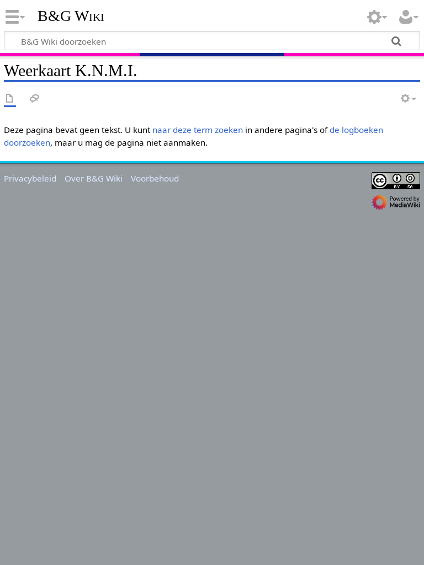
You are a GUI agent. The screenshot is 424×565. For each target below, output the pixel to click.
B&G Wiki (71, 16)
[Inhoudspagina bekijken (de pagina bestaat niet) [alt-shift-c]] (10, 99)
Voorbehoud (155, 178)
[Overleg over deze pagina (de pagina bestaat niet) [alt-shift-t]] (35, 99)
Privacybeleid (30, 178)
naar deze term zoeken (197, 129)
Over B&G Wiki (94, 178)
